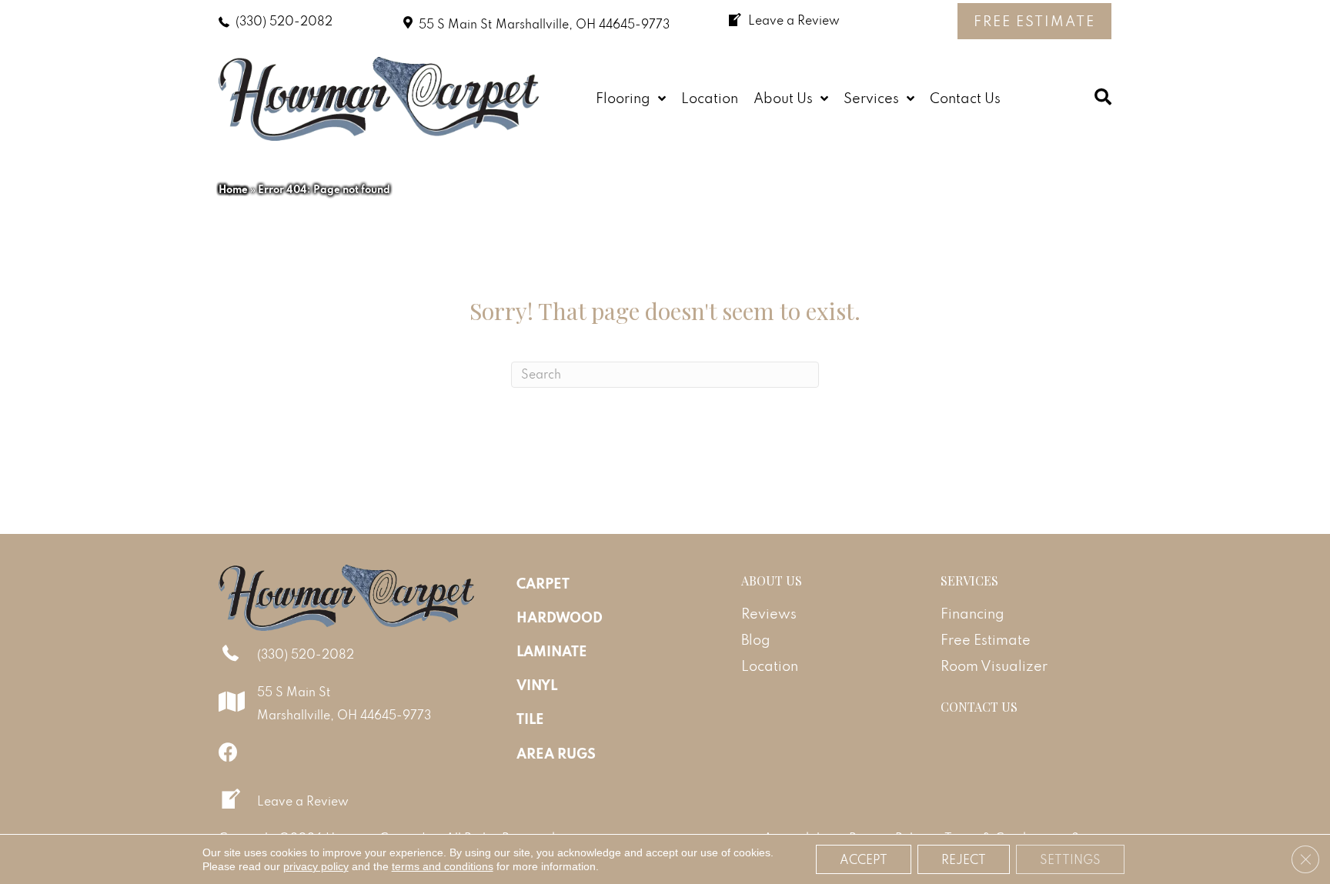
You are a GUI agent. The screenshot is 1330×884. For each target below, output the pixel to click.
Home (233, 189)
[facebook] (228, 752)
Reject (963, 859)
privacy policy (316, 866)
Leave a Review (303, 801)
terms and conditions (442, 866)
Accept (863, 859)
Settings (1070, 859)
